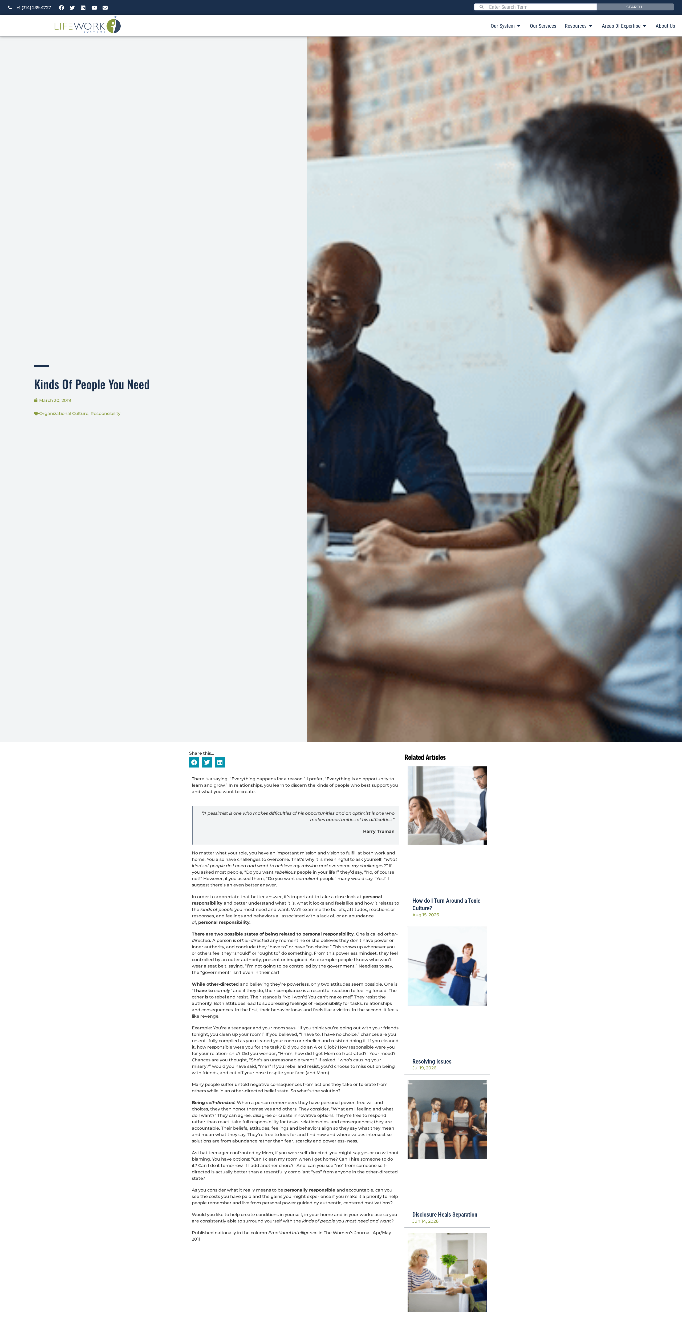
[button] (194, 762)
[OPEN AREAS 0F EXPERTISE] (644, 26)
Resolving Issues (432, 1061)
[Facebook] (61, 8)
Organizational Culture (63, 413)
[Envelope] (105, 8)
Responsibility (105, 413)
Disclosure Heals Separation (444, 1214)
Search (634, 7)
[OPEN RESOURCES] (590, 26)
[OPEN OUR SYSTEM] (518, 26)
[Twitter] (72, 8)
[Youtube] (94, 8)
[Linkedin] (83, 8)
